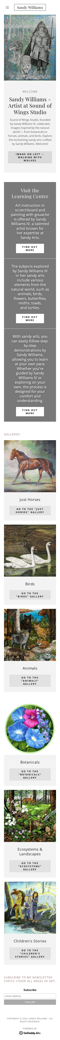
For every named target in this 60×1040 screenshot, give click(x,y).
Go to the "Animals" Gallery (30, 680)
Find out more (30, 248)
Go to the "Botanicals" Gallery (30, 774)
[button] (8, 7)
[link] (30, 7)
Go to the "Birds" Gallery (30, 595)
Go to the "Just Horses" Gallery (30, 510)
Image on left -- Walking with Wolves (30, 157)
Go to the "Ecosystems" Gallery (30, 866)
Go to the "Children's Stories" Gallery (30, 953)
